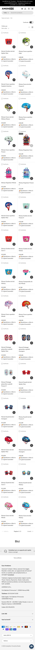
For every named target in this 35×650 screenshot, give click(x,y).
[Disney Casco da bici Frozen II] (26, 74)
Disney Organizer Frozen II (26, 184)
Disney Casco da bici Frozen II (25, 85)
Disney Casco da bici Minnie (7, 516)
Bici (11, 18)
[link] (7, 531)
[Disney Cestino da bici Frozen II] (26, 206)
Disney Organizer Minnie (8, 183)
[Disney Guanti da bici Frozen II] (26, 407)
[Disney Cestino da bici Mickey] (8, 271)
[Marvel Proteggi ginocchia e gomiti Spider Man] (8, 337)
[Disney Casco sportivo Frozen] (8, 140)
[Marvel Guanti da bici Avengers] (8, 407)
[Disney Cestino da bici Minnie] (26, 239)
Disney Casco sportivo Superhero (25, 118)
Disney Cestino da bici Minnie (25, 250)
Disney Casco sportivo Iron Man (25, 315)
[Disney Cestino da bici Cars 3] (8, 239)
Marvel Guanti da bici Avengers (7, 418)
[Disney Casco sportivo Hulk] (26, 41)
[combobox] (17, 13)
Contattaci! (11, 575)
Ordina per (4, 26)
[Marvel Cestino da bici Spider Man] (8, 41)
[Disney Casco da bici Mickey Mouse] (8, 107)
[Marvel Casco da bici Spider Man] (8, 440)
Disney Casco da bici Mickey (25, 517)
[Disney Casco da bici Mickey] (26, 506)
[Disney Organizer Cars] (26, 140)
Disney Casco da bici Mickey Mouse (7, 118)
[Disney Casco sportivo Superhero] (26, 107)
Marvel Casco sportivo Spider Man (8, 217)
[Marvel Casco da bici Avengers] (26, 440)
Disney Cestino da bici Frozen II (25, 217)
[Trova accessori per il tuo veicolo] (22, 8)
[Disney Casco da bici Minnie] (8, 506)
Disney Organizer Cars (25, 150)
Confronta (25, 22)
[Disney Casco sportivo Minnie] (8, 304)
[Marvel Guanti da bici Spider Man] (26, 372)
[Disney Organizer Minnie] (8, 173)
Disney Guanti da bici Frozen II (25, 418)
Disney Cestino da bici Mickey (7, 282)
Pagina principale (5, 18)
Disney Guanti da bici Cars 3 (7, 483)
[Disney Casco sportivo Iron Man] (26, 304)
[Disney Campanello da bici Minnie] (26, 271)
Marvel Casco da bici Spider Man (7, 451)
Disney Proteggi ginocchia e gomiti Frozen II (6, 384)
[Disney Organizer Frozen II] (26, 173)
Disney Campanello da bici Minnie (25, 282)
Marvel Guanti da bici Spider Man (25, 383)
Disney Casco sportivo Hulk (25, 52)
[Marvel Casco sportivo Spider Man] (8, 206)
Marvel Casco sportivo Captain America (8, 85)
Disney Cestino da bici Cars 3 (7, 249)
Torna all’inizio (17, 558)
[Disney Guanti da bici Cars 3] (8, 473)
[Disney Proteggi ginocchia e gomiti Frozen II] (8, 372)
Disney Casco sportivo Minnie (8, 315)
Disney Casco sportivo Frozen (8, 151)
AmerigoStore (8, 646)
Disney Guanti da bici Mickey (25, 484)
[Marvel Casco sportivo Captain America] (8, 74)
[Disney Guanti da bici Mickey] (26, 473)
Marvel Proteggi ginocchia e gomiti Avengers (24, 349)
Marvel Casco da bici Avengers (25, 451)
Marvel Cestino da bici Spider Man (8, 52)
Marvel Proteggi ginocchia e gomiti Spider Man (6, 349)
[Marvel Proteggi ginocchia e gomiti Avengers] (26, 337)
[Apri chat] (31, 646)
